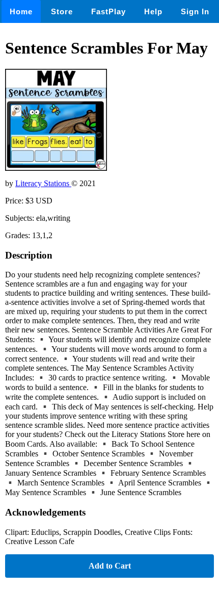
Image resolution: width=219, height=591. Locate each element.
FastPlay (108, 11)
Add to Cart (110, 565)
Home (21, 11)
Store (62, 11)
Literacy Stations (43, 183)
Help (153, 11)
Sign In (195, 11)
